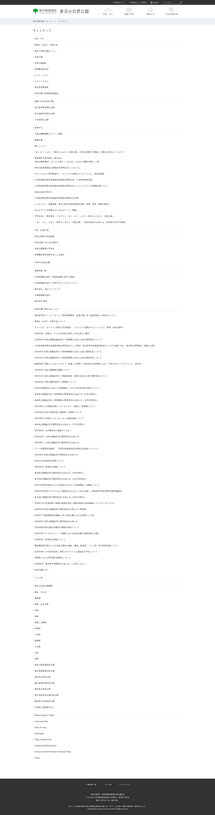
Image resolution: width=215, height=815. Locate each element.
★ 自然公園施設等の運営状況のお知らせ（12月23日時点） (61, 479)
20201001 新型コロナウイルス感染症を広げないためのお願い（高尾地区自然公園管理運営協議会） (79, 491)
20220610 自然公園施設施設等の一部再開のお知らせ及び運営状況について (68, 340)
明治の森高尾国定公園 (44, 665)
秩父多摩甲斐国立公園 (44, 107)
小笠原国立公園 (42, 120)
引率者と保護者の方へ (44, 707)
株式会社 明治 (41, 301)
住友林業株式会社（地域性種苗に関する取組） (55, 277)
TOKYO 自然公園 (42, 262)
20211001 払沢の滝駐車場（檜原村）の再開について (58, 412)
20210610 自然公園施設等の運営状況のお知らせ (57, 437)
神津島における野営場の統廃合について (52, 558)
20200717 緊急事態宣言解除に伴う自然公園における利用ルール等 (64, 515)
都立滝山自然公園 (43, 677)
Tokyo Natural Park (43, 740)
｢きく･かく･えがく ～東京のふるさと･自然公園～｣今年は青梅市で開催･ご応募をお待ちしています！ (80, 152)
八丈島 (38, 647)
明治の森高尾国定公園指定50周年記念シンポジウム (58, 168)
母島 (37, 659)
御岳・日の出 (41, 592)
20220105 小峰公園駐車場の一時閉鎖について (55, 382)
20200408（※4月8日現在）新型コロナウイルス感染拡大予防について (66, 552)
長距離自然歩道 (42, 69)
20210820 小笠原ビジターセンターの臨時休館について (59, 418)
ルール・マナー (42, 75)
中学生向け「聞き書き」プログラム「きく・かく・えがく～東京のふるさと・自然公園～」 (75, 216)
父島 (37, 653)
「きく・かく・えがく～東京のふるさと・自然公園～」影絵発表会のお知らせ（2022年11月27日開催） (81, 222)
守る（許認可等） (43, 230)
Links (37, 758)
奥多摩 (38, 598)
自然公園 (39, 57)
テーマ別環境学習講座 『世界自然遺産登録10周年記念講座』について (67, 449)
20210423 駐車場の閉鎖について (50, 467)
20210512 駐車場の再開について (49, 461)
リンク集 (39, 578)
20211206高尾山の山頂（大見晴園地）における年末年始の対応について (67, 388)
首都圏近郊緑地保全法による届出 (49, 255)
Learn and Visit (41, 721)
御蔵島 (38, 641)
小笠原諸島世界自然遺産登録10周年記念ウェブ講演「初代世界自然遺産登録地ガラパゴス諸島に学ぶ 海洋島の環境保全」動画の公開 (94, 346)
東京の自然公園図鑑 (44, 586)
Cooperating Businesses (45, 746)
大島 (37, 610)
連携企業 (39, 140)
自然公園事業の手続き (44, 248)
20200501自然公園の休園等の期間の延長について (57, 527)
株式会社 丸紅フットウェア (47, 289)
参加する (39, 128)
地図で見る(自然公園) (44, 101)
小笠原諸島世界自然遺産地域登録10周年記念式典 (57, 198)
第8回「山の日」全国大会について (50, 321)
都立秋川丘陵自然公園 (44, 701)
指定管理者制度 (42, 87)
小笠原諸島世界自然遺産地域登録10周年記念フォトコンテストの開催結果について (71, 186)
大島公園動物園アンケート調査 (48, 134)
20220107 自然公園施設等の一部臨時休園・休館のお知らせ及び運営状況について (71, 376)
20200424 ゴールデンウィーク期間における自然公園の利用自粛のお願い (67, 533)
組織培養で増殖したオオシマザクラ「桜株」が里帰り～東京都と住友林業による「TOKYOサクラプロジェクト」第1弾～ (88, 364)
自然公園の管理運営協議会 (46, 93)
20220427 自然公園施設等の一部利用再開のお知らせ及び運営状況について (68, 352)
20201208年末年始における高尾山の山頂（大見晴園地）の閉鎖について (67, 485)
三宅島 (38, 634)
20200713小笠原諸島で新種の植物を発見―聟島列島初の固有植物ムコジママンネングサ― (75, 503)
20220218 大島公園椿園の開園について (52, 370)
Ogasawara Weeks (43, 192)
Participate (39, 734)
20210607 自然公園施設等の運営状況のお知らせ (57, 442)
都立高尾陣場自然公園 (44, 671)
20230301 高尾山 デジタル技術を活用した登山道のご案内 (62, 333)
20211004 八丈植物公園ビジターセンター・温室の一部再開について (65, 406)
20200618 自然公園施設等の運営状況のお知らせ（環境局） (61, 509)
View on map (40, 727)
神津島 (38, 628)
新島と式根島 (41, 622)
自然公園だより (42, 570)
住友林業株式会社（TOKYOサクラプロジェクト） (57, 283)
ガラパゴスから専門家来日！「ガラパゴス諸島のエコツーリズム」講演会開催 (69, 174)
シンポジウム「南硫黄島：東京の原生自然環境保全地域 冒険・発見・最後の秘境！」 (73, 204)
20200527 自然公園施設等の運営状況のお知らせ (56, 521)
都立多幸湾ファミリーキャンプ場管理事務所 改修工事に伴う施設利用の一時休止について (75, 315)
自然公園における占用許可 (46, 242)
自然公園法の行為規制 (44, 236)
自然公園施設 (41, 63)
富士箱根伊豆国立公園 (44, 114)
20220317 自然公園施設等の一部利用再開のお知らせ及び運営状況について (68, 358)
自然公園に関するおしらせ (46, 309)
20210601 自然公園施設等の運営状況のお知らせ (56, 455)
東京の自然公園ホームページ (42, 21)
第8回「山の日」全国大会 (46, 45)
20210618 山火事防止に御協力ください (53, 430)
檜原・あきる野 (42, 604)
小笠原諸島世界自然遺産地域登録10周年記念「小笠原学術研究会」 (65, 180)
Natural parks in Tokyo (44, 715)
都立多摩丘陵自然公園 (44, 683)
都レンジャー (41, 146)
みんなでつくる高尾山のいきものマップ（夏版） (56, 210)
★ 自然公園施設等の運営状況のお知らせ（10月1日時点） (60, 497)
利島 (37, 616)
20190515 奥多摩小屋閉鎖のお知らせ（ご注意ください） (61, 564)
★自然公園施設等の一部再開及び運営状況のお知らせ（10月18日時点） (67, 400)
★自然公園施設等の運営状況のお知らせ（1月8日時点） (60, 473)
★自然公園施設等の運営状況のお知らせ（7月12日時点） (60, 424)
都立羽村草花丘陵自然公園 (46, 695)
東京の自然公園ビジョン (45, 51)
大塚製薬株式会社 (43, 295)
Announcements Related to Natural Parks (53, 752)
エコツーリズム (42, 81)
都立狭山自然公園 (43, 689)
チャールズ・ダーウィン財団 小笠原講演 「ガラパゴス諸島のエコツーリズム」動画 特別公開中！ (80, 327)
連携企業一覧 (41, 271)
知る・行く (40, 39)
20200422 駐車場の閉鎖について (50, 539)
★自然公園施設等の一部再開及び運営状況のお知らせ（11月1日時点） (66, 394)
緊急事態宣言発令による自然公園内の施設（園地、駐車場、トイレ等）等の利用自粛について (76, 546)
